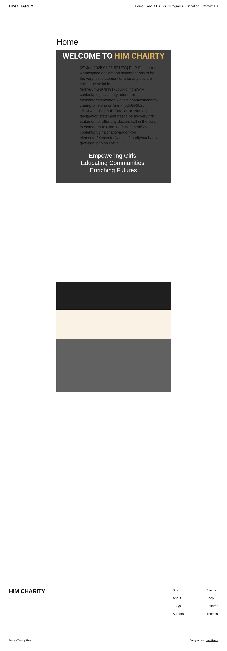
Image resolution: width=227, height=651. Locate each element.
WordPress (212, 640)
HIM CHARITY (21, 6)
